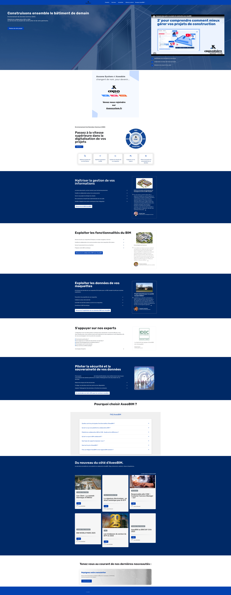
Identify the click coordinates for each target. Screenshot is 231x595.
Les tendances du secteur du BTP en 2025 (115, 535)
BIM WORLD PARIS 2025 (85, 533)
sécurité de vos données (87, 376)
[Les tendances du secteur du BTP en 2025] (115, 527)
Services (114, 2)
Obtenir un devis (130, 2)
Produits (107, 2)
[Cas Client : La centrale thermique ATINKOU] (88, 489)
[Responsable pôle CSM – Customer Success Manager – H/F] (143, 487)
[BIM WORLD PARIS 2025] (88, 526)
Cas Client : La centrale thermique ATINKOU (85, 497)
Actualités (120, 2)
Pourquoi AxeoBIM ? (140, 2)
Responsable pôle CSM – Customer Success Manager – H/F (142, 496)
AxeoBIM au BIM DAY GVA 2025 (141, 530)
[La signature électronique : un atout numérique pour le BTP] (115, 492)
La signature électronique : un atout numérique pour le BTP (115, 499)
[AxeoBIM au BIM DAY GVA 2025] (143, 523)
